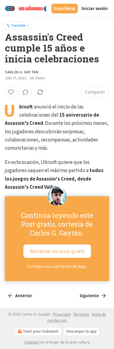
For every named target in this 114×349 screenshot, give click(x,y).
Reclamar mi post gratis (57, 251)
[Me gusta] (11, 92)
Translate (18, 25)
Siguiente (89, 295)
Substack (32, 342)
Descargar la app (81, 331)
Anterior (23, 295)
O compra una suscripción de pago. (57, 266)
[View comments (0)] (25, 92)
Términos (81, 314)
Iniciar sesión (94, 8)
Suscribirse (64, 8)
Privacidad (62, 314)
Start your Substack (40, 331)
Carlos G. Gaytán (21, 72)
